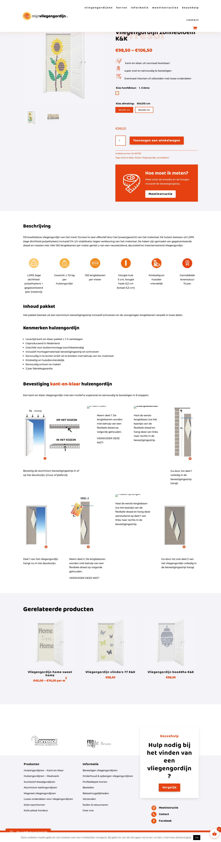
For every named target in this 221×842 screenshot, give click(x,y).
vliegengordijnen (99, 7)
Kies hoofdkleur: (126, 87)
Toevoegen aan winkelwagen (156, 140)
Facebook (165, 820)
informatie (140, 7)
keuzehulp (190, 7)
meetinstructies (165, 7)
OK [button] (196, 837)
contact (193, 20)
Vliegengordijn (149, 157)
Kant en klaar (127, 157)
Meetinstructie (160, 194)
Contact (164, 814)
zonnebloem (163, 157)
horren (121, 7)
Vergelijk (169, 787)
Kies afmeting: (125, 103)
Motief (138, 157)
